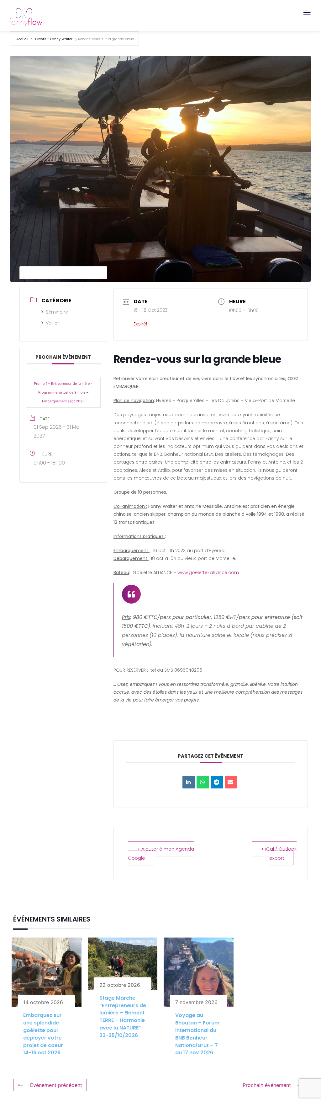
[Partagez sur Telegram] (217, 782)
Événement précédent (56, 1085)
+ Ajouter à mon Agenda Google (161, 853)
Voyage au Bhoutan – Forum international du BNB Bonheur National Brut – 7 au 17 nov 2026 (197, 1034)
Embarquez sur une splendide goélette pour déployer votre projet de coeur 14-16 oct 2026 (43, 1034)
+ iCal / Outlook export (279, 853)
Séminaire (57, 312)
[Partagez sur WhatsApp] (203, 782)
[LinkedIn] (188, 782)
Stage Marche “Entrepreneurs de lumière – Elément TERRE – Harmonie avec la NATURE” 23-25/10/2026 (122, 1016)
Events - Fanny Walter (53, 38)
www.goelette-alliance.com (208, 572)
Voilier (52, 323)
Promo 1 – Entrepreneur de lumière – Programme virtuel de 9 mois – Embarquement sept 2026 (63, 392)
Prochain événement (267, 1085)
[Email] (231, 782)
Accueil (22, 38)
